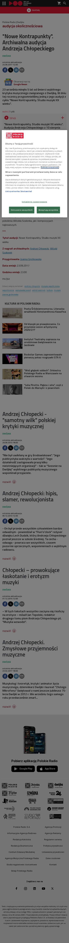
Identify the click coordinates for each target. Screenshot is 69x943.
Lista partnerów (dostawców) (18, 191)
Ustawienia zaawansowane (34, 201)
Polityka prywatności (50, 167)
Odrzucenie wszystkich (22, 210)
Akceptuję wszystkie (48, 210)
